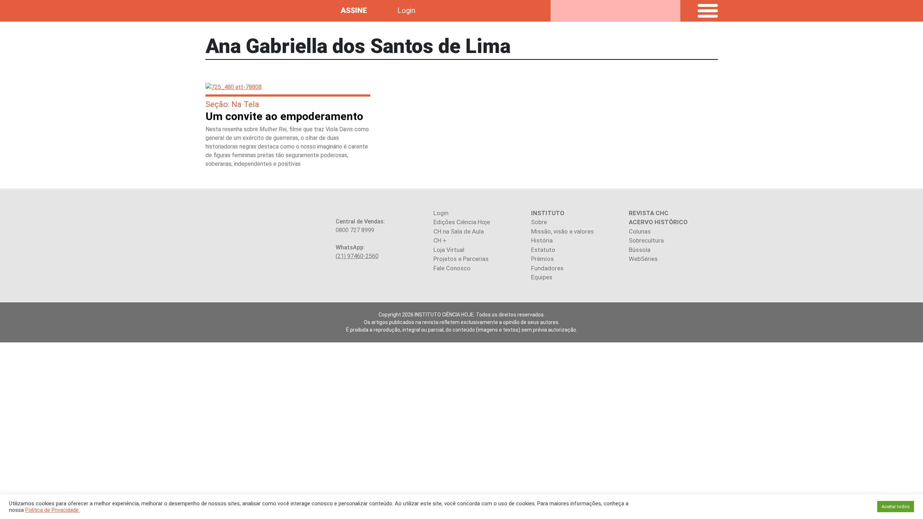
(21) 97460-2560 (357, 256)
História (542, 240)
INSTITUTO (547, 213)
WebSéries (643, 258)
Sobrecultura (646, 240)
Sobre (539, 222)
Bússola (639, 249)
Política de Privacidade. (52, 510)
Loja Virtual (448, 249)
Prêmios (542, 258)
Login (406, 10)
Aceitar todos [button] (896, 506)
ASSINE (354, 10)
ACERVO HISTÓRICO (658, 222)
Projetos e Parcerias (461, 258)
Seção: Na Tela (232, 104)
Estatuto (543, 249)
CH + (439, 240)
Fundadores (547, 268)
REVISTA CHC (648, 213)
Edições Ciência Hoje (461, 222)
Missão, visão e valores (562, 231)
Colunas (640, 231)
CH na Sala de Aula (458, 231)
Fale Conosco (452, 268)
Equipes (541, 277)
